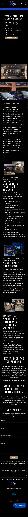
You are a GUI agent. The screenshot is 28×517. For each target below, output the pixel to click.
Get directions (11, 37)
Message (4, 443)
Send (14, 457)
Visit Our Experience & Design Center (13, 471)
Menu (13, 475)
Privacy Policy (11, 463)
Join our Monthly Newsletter (13, 479)
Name (3, 420)
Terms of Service (22, 463)
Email (3, 428)
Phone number (6, 435)
